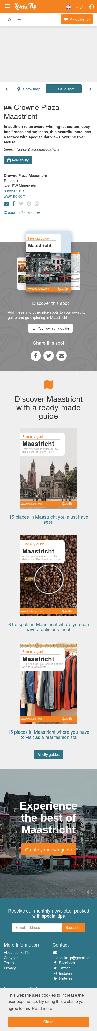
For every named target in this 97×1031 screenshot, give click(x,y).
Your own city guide (52, 328)
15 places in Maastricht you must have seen (48, 519)
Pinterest (66, 978)
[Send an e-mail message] (61, 355)
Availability (20, 160)
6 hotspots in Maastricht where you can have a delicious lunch (48, 627)
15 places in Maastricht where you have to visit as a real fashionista (48, 734)
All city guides (49, 754)
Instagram (67, 973)
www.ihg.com (14, 196)
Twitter (64, 967)
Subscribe (73, 927)
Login (80, 6)
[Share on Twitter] (48, 355)
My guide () (79, 19)
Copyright (12, 957)
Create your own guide (48, 849)
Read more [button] (42, 1008)
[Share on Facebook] (36, 355)
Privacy (10, 967)
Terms (9, 962)
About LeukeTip (17, 952)
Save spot (65, 88)
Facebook (67, 962)
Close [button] (48, 1022)
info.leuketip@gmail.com (73, 957)
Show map (31, 88)
